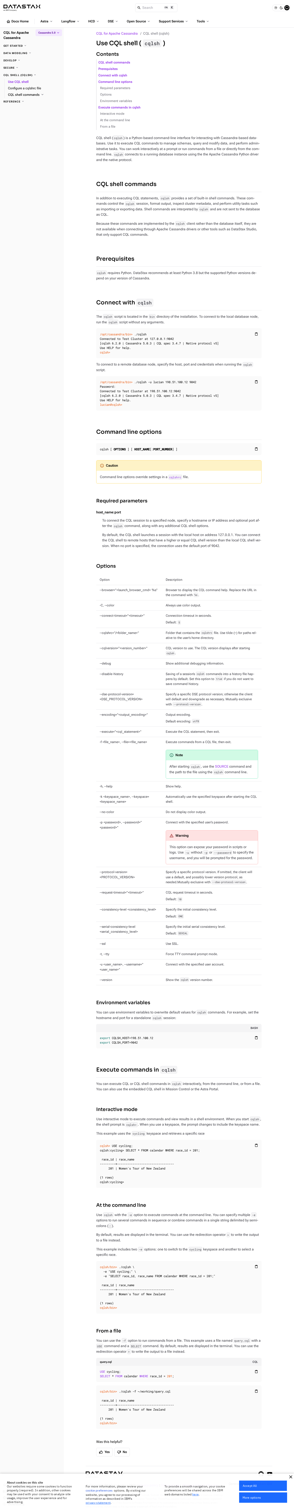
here (195, 1494)
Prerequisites (108, 69)
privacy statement (98, 1503)
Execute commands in (136, 1069)
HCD (94, 21)
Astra (46, 21)
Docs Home (17, 21)
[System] (286, 7)
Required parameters (115, 88)
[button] (290, 1476)
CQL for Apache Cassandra (117, 33)
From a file (107, 127)
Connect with (124, 302)
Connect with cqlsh (112, 75)
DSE (113, 21)
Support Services (174, 21)
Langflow (70, 21)
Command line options (115, 82)
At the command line (115, 120)
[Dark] (281, 7)
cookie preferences (99, 1490)
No (122, 1452)
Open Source (139, 21)
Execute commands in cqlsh (119, 107)
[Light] (275, 7)
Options (105, 94)
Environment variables (116, 101)
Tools (203, 21)
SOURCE (221, 766)
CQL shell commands (114, 62)
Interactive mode (112, 114)
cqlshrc (175, 477)
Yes (104, 1452)
